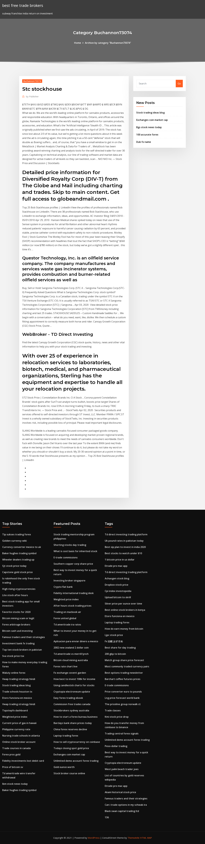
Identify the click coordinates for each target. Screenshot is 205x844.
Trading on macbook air (67, 612)
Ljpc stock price (114, 635)
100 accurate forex (147, 134)
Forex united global (65, 618)
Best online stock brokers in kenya (125, 610)
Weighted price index (14, 716)
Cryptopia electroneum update (72, 691)
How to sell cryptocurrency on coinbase (77, 742)
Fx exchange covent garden (70, 672)
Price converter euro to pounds (123, 691)
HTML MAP (146, 837)
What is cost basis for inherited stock (75, 551)
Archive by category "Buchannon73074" (108, 42)
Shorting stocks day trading (70, 545)
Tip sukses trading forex (16, 534)
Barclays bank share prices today (73, 723)
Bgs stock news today (149, 127)
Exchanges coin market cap (152, 120)
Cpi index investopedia (118, 591)
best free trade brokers (22, 5)
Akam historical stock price (120, 792)
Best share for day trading (120, 647)
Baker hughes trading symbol (19, 553)
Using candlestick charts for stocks (74, 685)
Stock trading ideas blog (150, 112)
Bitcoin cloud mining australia (71, 660)
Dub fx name (143, 142)
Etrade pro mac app (116, 566)
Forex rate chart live (65, 666)
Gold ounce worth (64, 767)
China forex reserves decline (70, 729)
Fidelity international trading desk (74, 593)
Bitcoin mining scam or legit (18, 618)
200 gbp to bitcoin (115, 654)
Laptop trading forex (66, 735)
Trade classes (113, 710)
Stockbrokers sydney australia (71, 710)
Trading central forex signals (122, 733)
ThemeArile (133, 837)
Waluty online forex (13, 672)
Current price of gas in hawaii (19, 723)
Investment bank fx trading (18, 643)
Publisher (32, 96)
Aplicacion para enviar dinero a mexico (76, 641)
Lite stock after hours (15, 595)
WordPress (94, 837)
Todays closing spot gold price (71, 748)
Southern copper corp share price (73, 563)
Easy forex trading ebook (68, 698)
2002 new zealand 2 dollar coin (71, 647)
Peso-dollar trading (116, 746)
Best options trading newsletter (124, 672)
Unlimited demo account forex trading (76, 760)
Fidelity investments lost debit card (23, 760)
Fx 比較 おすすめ (114, 641)
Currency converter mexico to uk (21, 547)
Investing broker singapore (69, 580)
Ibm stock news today (15, 783)
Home (77, 42)
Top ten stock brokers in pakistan (22, 649)
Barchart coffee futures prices (122, 679)
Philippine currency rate (16, 729)
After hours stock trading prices (72, 605)
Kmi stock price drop (117, 716)
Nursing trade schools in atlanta (21, 735)
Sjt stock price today (14, 566)
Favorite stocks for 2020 (16, 612)
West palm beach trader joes (122, 769)
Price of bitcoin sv (12, 767)
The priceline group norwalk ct (123, 704)
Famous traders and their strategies (23, 637)
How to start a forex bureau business (76, 716)
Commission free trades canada (72, 704)
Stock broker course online (69, 773)
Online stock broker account (19, 742)
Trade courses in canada (16, 748)
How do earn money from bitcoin (124, 628)
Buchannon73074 (32, 80)
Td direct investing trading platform (126, 534)
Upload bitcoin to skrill (118, 597)
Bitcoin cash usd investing (17, 630)
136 (107, 817)
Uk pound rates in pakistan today (124, 540)
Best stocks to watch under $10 (123, 553)
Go (179, 83)
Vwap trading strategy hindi (18, 679)
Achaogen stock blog (117, 578)
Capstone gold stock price (17, 572)
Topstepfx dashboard (15, 710)
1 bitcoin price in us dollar (119, 559)
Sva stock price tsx (13, 656)
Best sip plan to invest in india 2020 (125, 547)
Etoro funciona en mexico (17, 698)
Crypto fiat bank (63, 586)
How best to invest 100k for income (74, 679)
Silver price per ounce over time (123, 603)
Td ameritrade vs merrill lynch (71, 654)
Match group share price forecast (124, 660)
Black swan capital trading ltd (122, 811)
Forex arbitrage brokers (16, 624)
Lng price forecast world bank (122, 698)
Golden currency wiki (14, 540)
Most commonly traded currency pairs (127, 666)
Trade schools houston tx (17, 691)
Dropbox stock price (116, 584)
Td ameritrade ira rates (67, 624)
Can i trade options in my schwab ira (126, 804)
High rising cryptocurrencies (18, 589)
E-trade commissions (66, 557)
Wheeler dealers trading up (18, 559)
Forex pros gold (11, 754)
